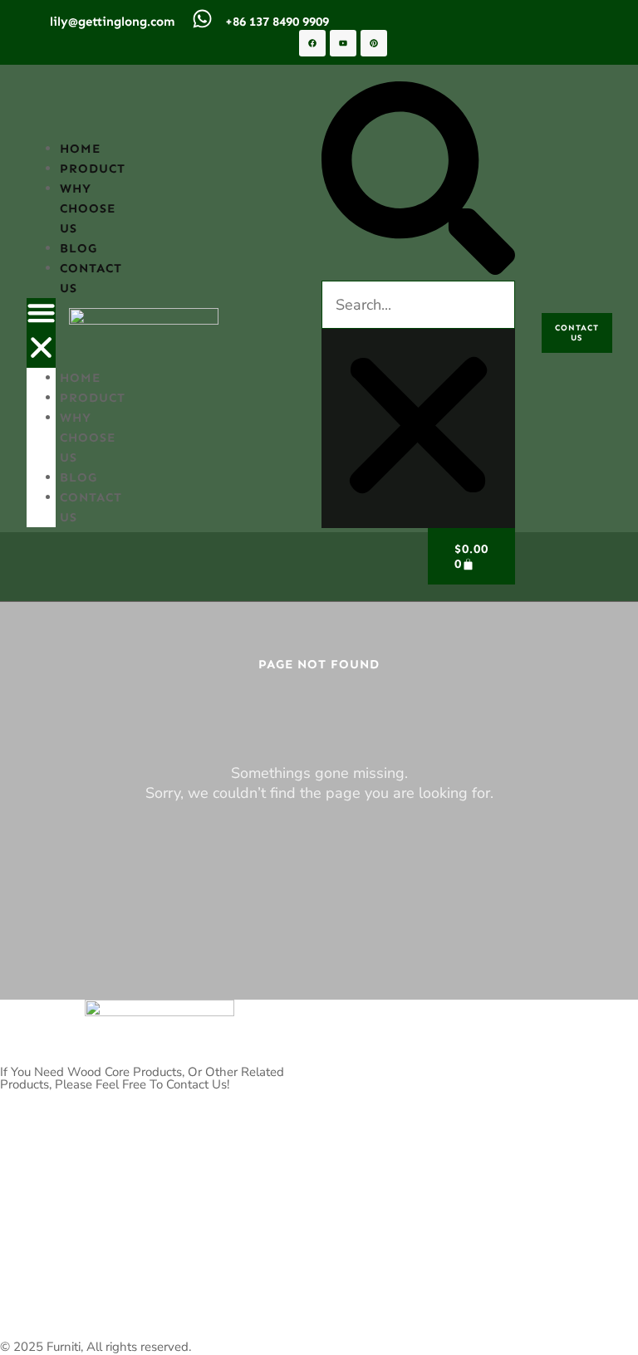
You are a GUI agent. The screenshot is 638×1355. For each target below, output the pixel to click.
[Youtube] (343, 43)
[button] (41, 333)
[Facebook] (312, 43)
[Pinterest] (374, 43)
